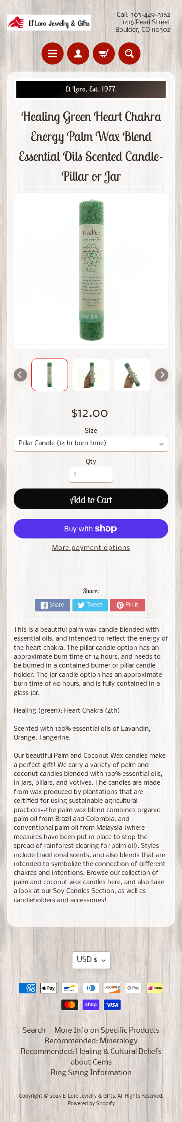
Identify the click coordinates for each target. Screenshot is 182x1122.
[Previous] (20, 375)
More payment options (91, 548)
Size (91, 431)
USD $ (87, 960)
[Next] (161, 375)
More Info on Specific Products (106, 1031)
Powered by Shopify (91, 1104)
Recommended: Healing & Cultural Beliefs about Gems (91, 1057)
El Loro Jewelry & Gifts (89, 1096)
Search (34, 1031)
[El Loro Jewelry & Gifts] (49, 23)
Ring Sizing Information (91, 1073)
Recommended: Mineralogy (91, 1041)
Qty (91, 462)
